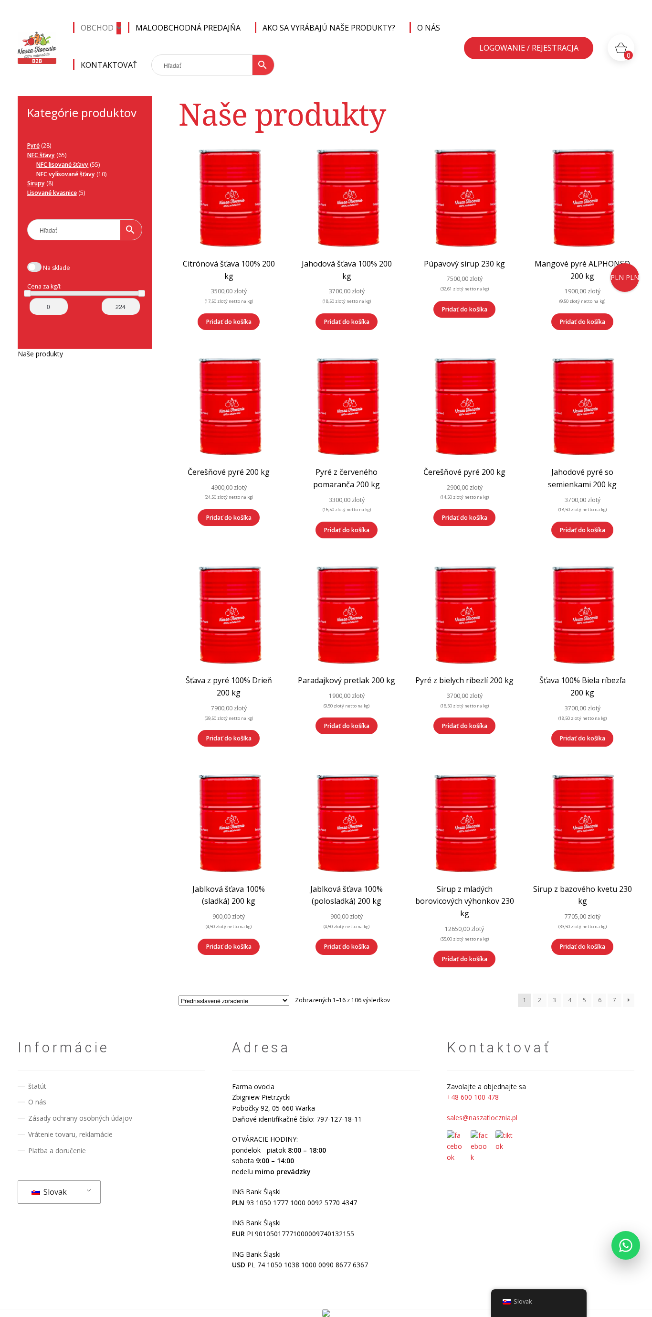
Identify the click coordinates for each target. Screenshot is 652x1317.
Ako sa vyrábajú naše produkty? (329, 27)
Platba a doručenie (57, 1150)
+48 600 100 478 (473, 1097)
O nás (428, 27)
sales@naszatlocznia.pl (482, 1117)
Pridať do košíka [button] (229, 322)
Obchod (97, 27)
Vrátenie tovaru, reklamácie (70, 1134)
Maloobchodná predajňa (188, 27)
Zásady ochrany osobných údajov (80, 1118)
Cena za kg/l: (44, 286)
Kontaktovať (109, 65)
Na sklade (56, 268)
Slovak (54, 1192)
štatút (37, 1086)
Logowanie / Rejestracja (528, 48)
